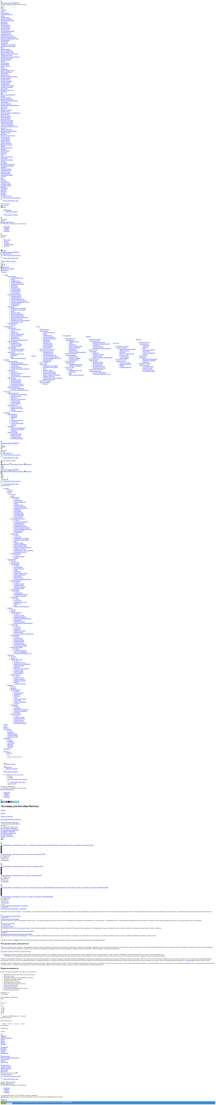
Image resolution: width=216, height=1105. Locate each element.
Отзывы (3, 1051)
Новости (3, 1060)
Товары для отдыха (19, 662)
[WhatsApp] (13, 802)
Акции (3, 1041)
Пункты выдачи (5, 1056)
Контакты (3, 1048)
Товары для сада (19, 677)
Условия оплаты (5, 1065)
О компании (4, 1047)
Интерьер (13, 688)
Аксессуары (17, 600)
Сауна (12, 496)
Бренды (3, 1042)
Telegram (6, 228)
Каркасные (7, 954)
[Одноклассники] (4, 802)
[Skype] (16, 802)
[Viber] (11, 802)
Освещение (17, 708)
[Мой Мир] (6, 802)
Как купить (10, 732)
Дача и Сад (14, 658)
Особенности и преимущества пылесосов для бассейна (16, 934)
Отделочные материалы (21, 521)
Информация (4, 1053)
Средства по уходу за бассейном (10, 919)
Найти (2, 1100)
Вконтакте (7, 226)
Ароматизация (18, 593)
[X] (9, 802)
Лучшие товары (190, 960)
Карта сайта (4, 1071)
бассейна (95, 947)
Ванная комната (18, 693)
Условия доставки (6, 1066)
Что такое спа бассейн (7, 926)
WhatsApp (7, 231)
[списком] (2, 837)
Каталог (9, 491)
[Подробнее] (1, 914)
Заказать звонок (12, 783)
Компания (10, 741)
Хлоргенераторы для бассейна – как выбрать (13, 908)
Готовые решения (19, 556)
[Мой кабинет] (1, 462)
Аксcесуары (17, 537)
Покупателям (4, 1062)
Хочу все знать (5, 1059)
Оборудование (18, 500)
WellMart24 (16, 940)
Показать (3, 1036)
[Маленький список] (1, 839)
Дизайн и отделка (19, 717)
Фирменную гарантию (10, 986)
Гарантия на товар (6, 1068)
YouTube (6, 229)
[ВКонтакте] (2, 802)
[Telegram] (18, 802)
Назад (10, 490)
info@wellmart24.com (8, 222)
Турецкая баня (15, 562)
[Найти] (2, 8)
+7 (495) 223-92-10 (6, 196)
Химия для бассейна (20, 650)
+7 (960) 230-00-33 (10, 200)
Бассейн (13, 611)
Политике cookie (67, 1102)
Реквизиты (4, 1050)
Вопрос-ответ (5, 1070)
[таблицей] (4, 837)
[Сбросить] (2, 1035)
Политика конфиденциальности (10, 1057)
